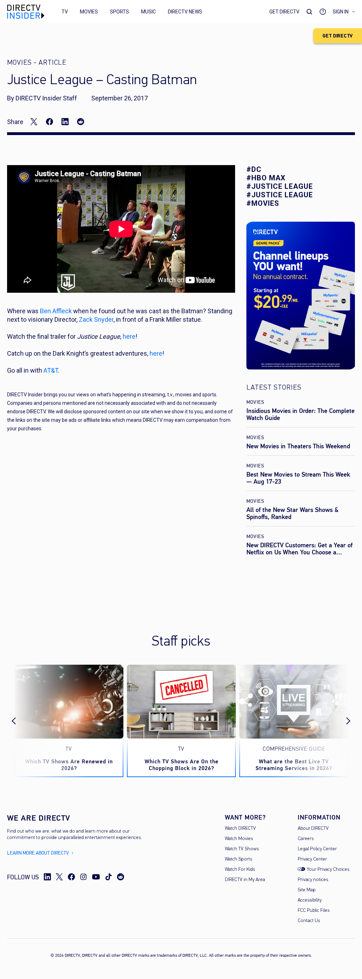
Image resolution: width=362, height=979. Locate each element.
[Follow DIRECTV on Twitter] (59, 876)
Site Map (307, 890)
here (129, 336)
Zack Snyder (96, 319)
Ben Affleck (56, 311)
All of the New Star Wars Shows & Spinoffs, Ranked (292, 513)
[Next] (342, 721)
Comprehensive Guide (294, 749)
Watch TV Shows (242, 849)
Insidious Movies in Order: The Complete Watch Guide (300, 414)
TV (65, 11)
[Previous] (20, 721)
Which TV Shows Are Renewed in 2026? (69, 764)
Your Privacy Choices (328, 869)
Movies (89, 11)
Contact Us (309, 920)
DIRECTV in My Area (245, 879)
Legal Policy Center (317, 849)
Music (148, 11)
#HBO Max (266, 178)
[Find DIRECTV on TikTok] (108, 876)
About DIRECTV (313, 828)
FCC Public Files (313, 910)
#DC (254, 169)
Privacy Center (312, 859)
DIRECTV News (185, 11)
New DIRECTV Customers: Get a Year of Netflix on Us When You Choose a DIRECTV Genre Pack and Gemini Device (300, 552)
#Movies (262, 203)
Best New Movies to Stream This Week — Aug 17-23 (298, 478)
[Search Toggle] (309, 11)
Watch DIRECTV (240, 828)
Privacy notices (313, 879)
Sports (119, 11)
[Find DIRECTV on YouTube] (96, 876)
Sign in (341, 11)
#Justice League (279, 186)
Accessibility (310, 900)
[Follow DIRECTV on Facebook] (71, 876)
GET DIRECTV (337, 36)
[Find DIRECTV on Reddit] (120, 876)
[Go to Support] (322, 11)
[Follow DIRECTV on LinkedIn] (47, 876)
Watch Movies (239, 838)
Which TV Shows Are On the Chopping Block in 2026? (181, 764)
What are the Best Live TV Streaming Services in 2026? (294, 764)
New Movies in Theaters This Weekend (298, 446)
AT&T (50, 370)
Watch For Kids (240, 869)
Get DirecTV (284, 11)
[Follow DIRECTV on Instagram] (83, 876)
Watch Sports (238, 859)
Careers (306, 838)
